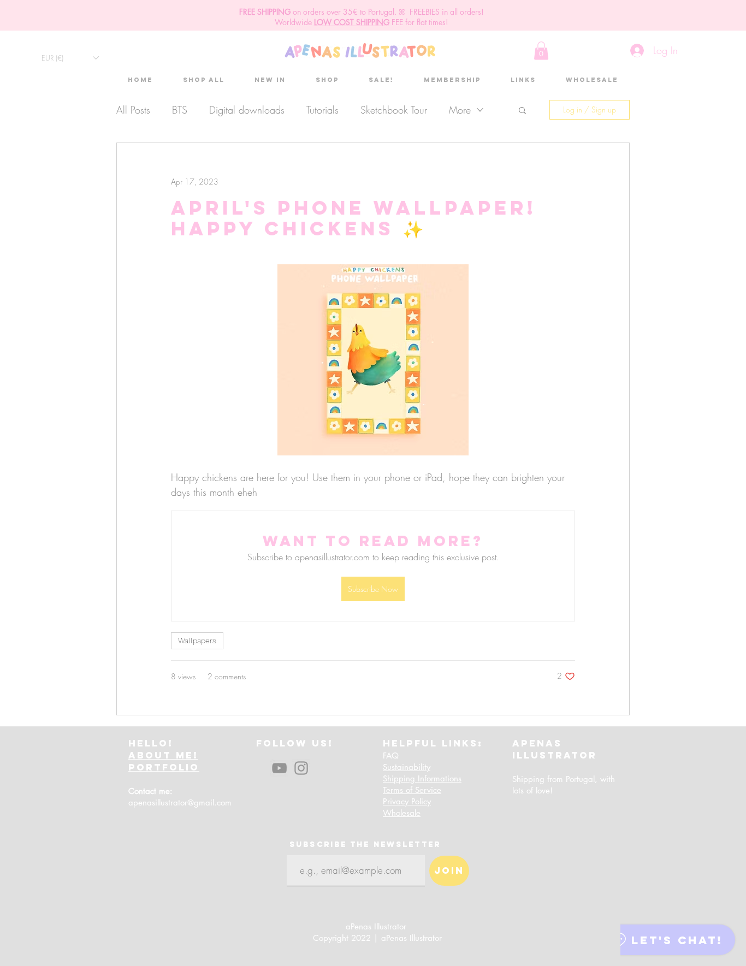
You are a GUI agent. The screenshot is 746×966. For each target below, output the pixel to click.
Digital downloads (247, 110)
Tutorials (322, 110)
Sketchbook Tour (393, 110)
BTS (179, 110)
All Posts (133, 110)
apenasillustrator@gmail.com (180, 802)
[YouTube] (279, 768)
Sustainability (406, 767)
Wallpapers (197, 640)
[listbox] (69, 57)
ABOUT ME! (163, 755)
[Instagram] (301, 768)
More (460, 110)
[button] (69, 57)
